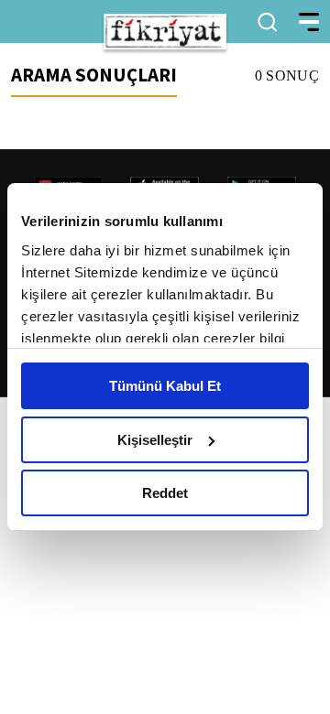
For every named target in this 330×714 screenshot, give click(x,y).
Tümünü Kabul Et (165, 386)
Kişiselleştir (154, 440)
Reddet (165, 493)
